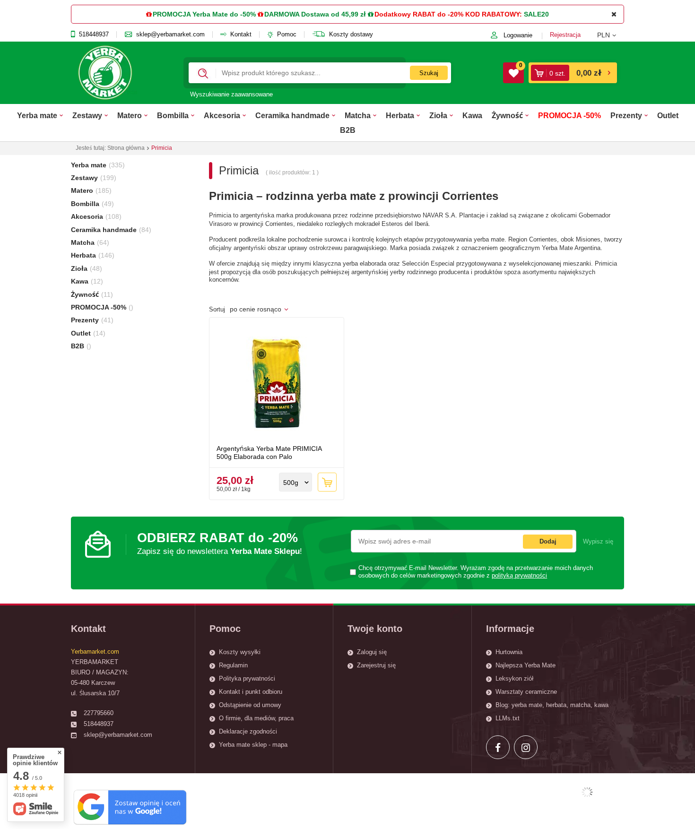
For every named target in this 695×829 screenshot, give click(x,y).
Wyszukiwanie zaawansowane (231, 94)
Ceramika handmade (292, 115)
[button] (610, 35)
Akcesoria (222, 115)
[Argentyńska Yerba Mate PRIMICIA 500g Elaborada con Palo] (277, 382)
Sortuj (217, 309)
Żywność (507, 115)
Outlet (667, 115)
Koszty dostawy (351, 34)
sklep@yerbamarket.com (170, 34)
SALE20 (536, 14)
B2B (348, 130)
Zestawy (87, 115)
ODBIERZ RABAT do (219, 543)
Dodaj (547, 541)
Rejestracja (565, 34)
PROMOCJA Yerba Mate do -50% (204, 14)
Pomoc (286, 34)
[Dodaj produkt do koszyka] (327, 482)
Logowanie (518, 35)
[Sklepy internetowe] (587, 792)
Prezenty (626, 115)
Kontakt (241, 34)
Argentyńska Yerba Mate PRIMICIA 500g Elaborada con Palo (269, 452)
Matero (129, 115)
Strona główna (126, 148)
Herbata (400, 115)
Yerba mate (37, 115)
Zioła (438, 115)
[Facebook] (498, 747)
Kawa (472, 115)
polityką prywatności (519, 575)
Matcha (358, 115)
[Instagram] (526, 747)
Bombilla (173, 115)
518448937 (94, 34)
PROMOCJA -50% (569, 115)
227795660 (98, 713)
